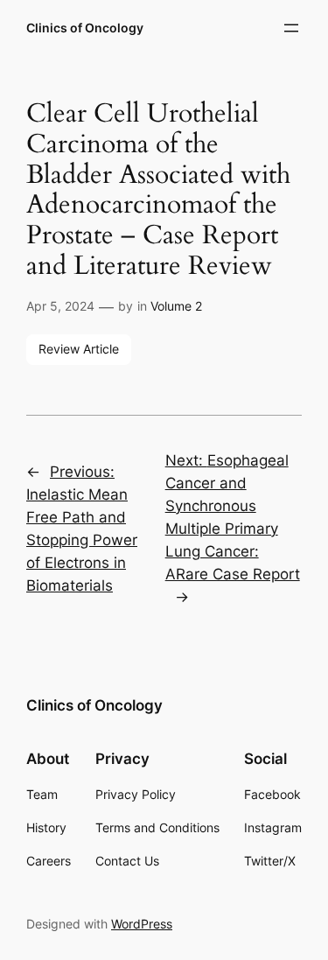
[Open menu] (291, 28)
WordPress (141, 923)
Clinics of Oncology (84, 27)
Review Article (78, 348)
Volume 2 (176, 305)
